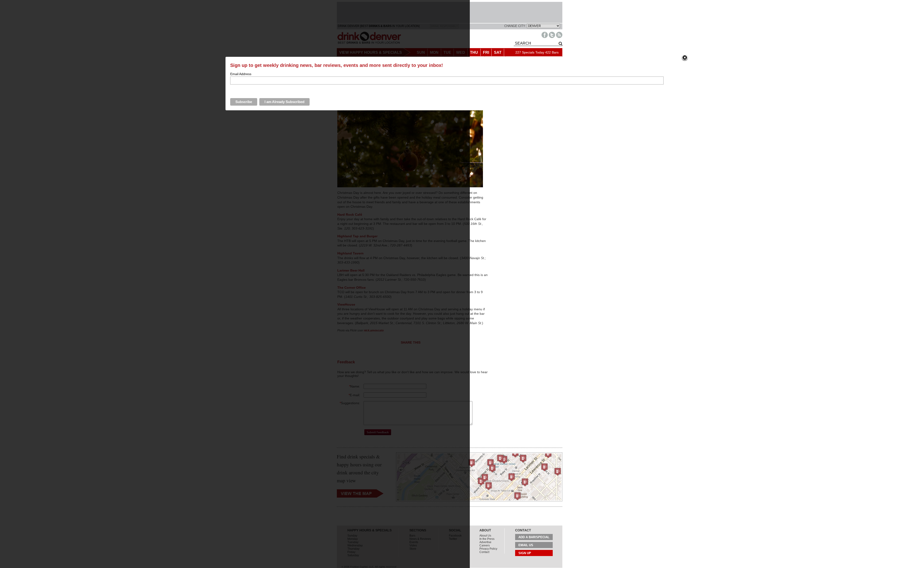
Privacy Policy (488, 548)
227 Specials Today (529, 52)
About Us (485, 535)
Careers (484, 545)
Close (684, 57)
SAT (498, 52)
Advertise (485, 542)
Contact (484, 552)
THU (474, 52)
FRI (486, 52)
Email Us (525, 545)
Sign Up (524, 553)
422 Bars (552, 52)
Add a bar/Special (533, 537)
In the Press (486, 539)
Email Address (240, 74)
